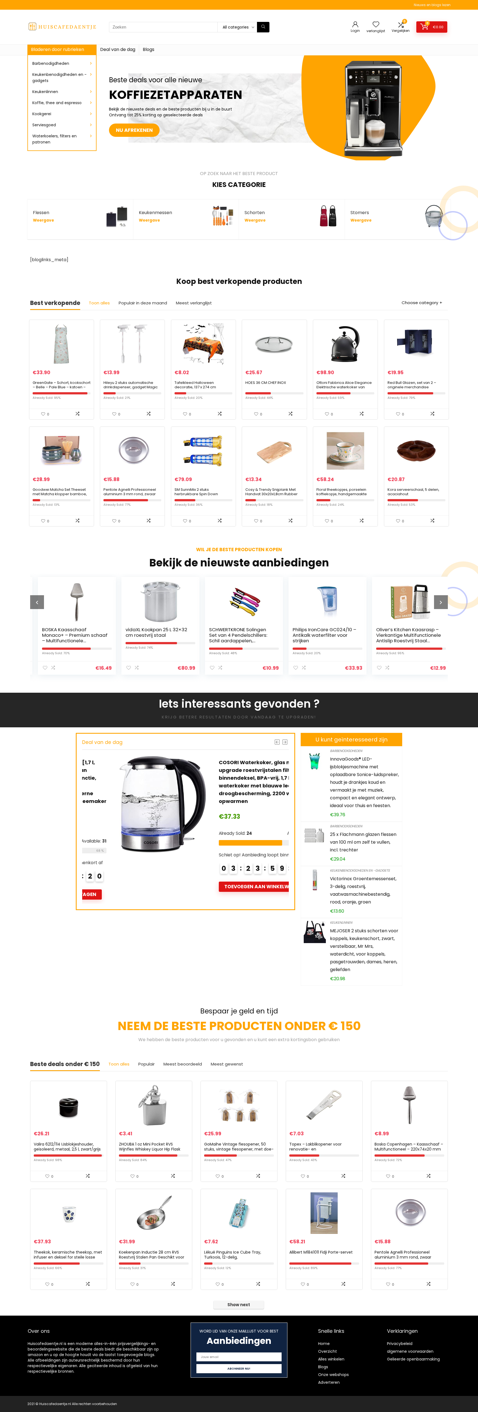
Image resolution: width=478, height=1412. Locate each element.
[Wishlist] (376, 24)
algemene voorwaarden (410, 1351)
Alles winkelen (331, 1359)
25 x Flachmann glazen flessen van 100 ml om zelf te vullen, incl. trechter (363, 842)
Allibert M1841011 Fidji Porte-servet (321, 1252)
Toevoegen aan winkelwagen (235, 886)
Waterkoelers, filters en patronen (54, 139)
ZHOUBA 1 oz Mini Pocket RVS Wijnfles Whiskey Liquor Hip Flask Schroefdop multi (149, 1149)
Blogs (148, 49)
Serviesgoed (44, 125)
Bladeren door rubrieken (57, 49)
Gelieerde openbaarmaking (413, 1359)
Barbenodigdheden (50, 63)
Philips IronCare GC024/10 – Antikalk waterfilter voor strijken (319, 635)
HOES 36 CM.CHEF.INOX (265, 382)
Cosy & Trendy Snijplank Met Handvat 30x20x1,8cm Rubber (271, 492)
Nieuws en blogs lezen (432, 4)
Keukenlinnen (45, 91)
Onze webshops (333, 1374)
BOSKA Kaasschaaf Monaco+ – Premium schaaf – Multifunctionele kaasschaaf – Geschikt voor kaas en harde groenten (70, 640)
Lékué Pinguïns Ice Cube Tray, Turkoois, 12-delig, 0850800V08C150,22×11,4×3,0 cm (235, 1257)
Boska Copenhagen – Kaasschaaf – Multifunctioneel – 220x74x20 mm (409, 1146)
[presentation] (37, 602)
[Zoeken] (263, 27)
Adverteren (329, 1382)
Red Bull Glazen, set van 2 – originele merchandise (412, 385)
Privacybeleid (399, 1343)
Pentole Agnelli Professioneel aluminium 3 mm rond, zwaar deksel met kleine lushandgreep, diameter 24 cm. (132, 496)
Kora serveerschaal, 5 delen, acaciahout (413, 492)
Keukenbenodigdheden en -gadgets (59, 77)
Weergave (43, 220)
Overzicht (327, 1351)
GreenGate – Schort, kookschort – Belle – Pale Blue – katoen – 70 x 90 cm (61, 387)
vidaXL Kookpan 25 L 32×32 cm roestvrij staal (151, 632)
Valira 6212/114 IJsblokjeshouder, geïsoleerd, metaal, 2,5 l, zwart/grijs (67, 1146)
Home (324, 1343)
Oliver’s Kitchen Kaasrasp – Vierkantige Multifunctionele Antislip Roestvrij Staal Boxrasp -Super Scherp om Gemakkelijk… (403, 640)
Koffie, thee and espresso (57, 103)
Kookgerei (41, 114)
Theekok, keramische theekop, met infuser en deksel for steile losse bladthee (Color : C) (68, 1257)
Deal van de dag (117, 49)
